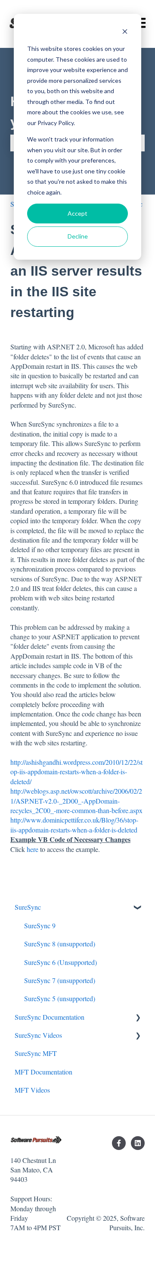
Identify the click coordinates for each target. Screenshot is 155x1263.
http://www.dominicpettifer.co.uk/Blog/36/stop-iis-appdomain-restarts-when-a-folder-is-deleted (74, 824)
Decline (78, 236)
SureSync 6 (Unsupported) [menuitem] (60, 962)
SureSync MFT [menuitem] (36, 1053)
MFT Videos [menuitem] (32, 1089)
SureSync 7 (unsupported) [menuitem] (59, 980)
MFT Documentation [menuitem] (43, 1071)
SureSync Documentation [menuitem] (49, 1016)
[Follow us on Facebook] (119, 1143)
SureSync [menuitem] (28, 906)
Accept (77, 213)
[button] (138, 908)
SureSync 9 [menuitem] (40, 925)
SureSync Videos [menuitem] (38, 1035)
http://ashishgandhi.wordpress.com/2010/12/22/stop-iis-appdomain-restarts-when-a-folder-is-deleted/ (76, 771)
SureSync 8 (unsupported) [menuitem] (59, 943)
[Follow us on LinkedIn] (138, 1143)
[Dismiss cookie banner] (125, 32)
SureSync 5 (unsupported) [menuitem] (59, 998)
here (32, 849)
